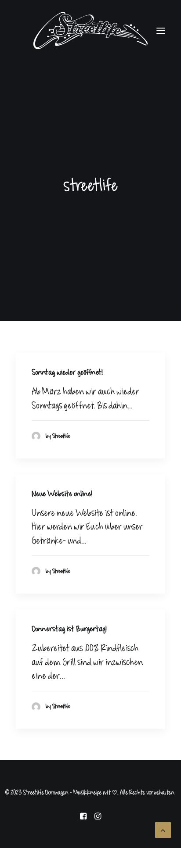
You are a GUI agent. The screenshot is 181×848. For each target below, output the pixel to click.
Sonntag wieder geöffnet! (67, 372)
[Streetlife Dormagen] (90, 30)
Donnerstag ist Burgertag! (69, 629)
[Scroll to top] (163, 829)
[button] (161, 30)
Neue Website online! (62, 494)
